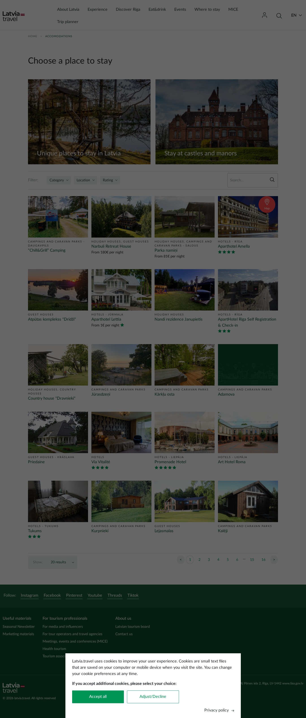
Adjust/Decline (153, 697)
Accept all (98, 697)
